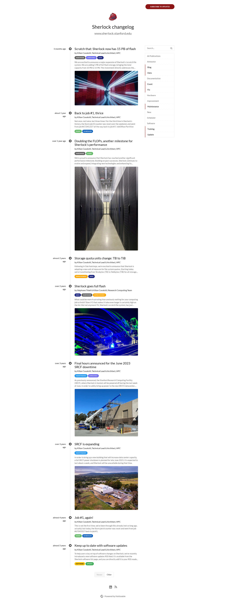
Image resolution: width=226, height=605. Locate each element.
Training (150, 129)
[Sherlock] (113, 17)
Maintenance (153, 106)
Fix (148, 89)
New (149, 112)
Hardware (151, 95)
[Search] (171, 48)
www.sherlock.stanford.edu (113, 33)
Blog (149, 67)
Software (151, 123)
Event (149, 84)
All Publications (153, 56)
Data (149, 73)
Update (150, 134)
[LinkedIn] (112, 586)
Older (109, 574)
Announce (151, 61)
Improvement (153, 101)
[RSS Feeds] (116, 586)
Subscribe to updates (160, 7)
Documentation (153, 78)
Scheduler (151, 118)
